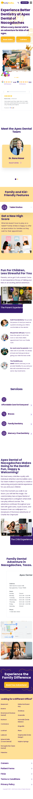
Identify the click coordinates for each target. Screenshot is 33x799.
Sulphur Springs (23, 755)
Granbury (21, 724)
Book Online (8, 39)
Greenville (21, 729)
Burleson (4, 733)
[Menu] (31, 2)
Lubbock (4, 748)
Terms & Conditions (10, 792)
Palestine (4, 766)
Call (23, 39)
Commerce (5, 737)
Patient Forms (7, 781)
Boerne (3, 722)
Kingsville (21, 740)
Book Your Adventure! (16, 698)
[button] (14, 77)
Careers (5, 776)
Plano (20, 744)
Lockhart (4, 744)
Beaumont (4, 718)
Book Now (25, 2)
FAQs (3, 787)
